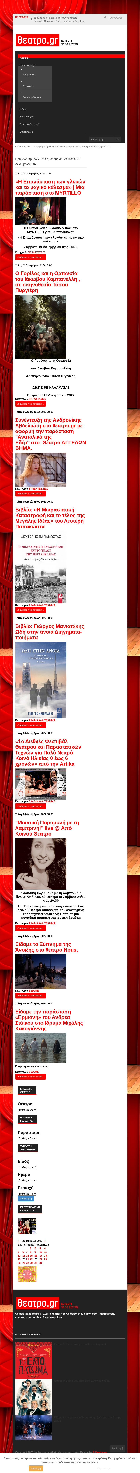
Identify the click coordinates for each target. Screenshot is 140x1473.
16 (35, 1255)
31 (40, 1262)
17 (40, 1255)
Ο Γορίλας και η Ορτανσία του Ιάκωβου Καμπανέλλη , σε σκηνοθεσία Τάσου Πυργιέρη (47, 281)
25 (45, 1259)
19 (19, 1259)
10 (40, 1251)
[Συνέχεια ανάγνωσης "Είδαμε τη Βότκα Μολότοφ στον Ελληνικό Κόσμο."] (33, 1397)
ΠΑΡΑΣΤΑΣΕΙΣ (36, 252)
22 (31, 1259)
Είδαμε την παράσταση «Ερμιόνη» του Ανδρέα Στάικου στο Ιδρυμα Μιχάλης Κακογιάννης (49, 1020)
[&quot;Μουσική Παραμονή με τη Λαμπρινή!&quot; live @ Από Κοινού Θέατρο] (40, 863)
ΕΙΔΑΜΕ (34, 990)
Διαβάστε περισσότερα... (30, 257)
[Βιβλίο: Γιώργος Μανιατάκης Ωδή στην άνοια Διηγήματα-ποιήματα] (40, 679)
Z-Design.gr (100, 1452)
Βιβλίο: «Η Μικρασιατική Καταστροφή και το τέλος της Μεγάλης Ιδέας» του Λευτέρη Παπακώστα (50, 518)
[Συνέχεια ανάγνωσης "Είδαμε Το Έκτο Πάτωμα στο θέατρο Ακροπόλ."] (33, 1360)
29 (31, 1262)
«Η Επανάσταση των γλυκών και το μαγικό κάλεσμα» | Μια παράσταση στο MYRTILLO (50, 187)
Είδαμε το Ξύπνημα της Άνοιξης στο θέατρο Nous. (46, 947)
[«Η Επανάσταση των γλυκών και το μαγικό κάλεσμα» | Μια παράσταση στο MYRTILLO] (40, 210)
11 (45, 1251)
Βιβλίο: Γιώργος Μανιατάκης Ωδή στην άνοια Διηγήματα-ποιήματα (49, 631)
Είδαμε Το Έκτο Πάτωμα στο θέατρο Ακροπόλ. (80, 1344)
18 (45, 1255)
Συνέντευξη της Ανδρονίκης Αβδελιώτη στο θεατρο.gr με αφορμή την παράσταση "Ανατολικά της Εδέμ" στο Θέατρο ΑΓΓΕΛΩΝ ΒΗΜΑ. (50, 434)
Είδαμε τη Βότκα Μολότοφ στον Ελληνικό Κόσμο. (82, 1380)
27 (23, 1262)
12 (19, 1255)
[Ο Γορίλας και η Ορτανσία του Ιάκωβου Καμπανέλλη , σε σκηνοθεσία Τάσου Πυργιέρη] (40, 326)
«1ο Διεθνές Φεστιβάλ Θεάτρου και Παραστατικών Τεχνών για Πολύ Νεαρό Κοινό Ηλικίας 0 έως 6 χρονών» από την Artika (48, 752)
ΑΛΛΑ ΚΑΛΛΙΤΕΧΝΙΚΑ (42, 605)
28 (27, 1262)
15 (31, 1255)
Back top (117, 1448)
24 (40, 1259)
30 (35, 1262)
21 (27, 1259)
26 (19, 1262)
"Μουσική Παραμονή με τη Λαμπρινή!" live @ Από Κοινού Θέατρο (47, 828)
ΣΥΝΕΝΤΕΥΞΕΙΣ (38, 488)
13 (23, 1255)
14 (27, 1255)
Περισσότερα (104, 1468)
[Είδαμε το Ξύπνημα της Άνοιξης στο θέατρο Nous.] (40, 971)
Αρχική (39, 146)
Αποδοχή (36, 1468)
